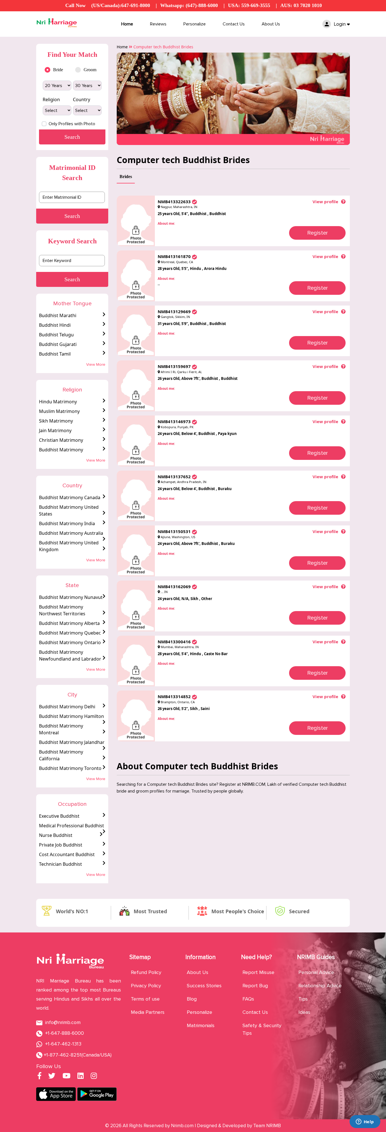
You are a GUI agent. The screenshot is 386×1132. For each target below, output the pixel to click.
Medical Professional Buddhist (71, 826)
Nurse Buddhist (55, 835)
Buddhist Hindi (55, 325)
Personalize (194, 24)
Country (81, 99)
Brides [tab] (126, 176)
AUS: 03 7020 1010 (301, 5)
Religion (51, 99)
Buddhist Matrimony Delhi (67, 707)
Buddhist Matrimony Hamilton (71, 716)
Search (72, 216)
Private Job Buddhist (60, 845)
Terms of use (145, 999)
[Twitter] (51, 1076)
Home (127, 24)
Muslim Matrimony (59, 411)
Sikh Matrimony (56, 421)
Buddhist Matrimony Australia (71, 533)
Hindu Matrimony (58, 402)
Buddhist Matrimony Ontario (70, 642)
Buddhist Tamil (55, 354)
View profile (325, 201)
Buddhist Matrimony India (67, 523)
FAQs (248, 999)
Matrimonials (200, 1025)
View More (95, 364)
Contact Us (234, 24)
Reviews (158, 24)
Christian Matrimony (61, 440)
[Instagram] (94, 1076)
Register (317, 233)
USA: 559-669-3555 (249, 5)
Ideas (304, 1012)
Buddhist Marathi (57, 315)
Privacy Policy (146, 985)
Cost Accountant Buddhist (67, 854)
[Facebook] (39, 1076)
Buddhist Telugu (56, 335)
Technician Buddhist (60, 864)
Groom (90, 69)
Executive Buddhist (59, 816)
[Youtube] (66, 1076)
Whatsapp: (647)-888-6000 (189, 5)
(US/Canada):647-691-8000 (120, 5)
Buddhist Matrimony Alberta (69, 623)
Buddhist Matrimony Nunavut (71, 597)
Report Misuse (258, 972)
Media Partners (147, 1012)
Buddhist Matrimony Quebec (70, 633)
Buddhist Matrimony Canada (69, 497)
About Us (271, 24)
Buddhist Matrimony (61, 450)
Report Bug (255, 985)
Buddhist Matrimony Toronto (70, 768)
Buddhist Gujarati (58, 344)
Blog (192, 999)
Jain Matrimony (55, 430)
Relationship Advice (320, 985)
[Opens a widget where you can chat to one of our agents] (364, 1122)
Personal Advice (316, 972)
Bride (58, 69)
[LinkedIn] (80, 1076)
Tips (303, 999)
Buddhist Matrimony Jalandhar (72, 742)
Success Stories (204, 985)
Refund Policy (146, 972)
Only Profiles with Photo (72, 124)
